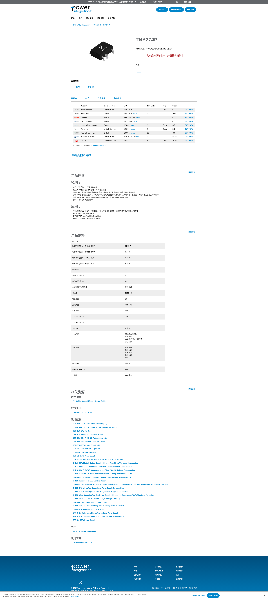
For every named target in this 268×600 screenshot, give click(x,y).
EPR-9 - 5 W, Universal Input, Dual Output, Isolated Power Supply (98, 516)
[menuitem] (195, 2)
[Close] (264, 595)
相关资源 (100, 18)
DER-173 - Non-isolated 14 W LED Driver (89, 442)
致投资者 (179, 567)
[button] (101, 51)
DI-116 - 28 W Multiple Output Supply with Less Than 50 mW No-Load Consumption (105, 463)
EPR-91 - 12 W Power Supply (84, 520)
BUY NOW (189, 110)
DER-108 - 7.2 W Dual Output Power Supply (90, 424)
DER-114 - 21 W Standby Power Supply (88, 434)
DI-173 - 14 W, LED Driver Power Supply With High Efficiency (96, 499)
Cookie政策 (165, 588)
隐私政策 (155, 588)
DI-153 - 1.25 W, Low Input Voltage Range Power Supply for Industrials (100, 491)
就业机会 (179, 571)
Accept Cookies (213, 595)
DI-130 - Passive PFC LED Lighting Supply (89, 481)
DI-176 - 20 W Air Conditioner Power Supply (90, 502)
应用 (80, 18)
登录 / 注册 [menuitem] (187, 2)
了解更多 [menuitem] (143, 2)
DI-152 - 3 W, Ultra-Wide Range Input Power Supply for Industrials (98, 488)
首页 (74, 25)
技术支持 (190, 9)
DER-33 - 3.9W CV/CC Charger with (86, 449)
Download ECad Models (82, 543)
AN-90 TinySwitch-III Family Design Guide (89, 401)
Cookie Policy (74, 596)
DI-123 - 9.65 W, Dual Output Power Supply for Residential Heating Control (102, 477)
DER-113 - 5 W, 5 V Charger (83, 431)
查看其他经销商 (81, 155)
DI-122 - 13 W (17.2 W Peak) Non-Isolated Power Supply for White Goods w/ (102, 474)
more (135, 114)
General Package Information (84, 531)
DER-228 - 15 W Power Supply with (86, 445)
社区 (177, 575)
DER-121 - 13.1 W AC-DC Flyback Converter (90, 438)
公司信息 (111, 18)
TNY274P (106, 25)
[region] (134, 595)
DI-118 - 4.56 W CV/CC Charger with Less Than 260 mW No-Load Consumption (104, 470)
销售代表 (158, 575)
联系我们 (179, 579)
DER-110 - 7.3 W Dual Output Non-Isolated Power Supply (95, 427)
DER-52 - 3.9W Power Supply (84, 456)
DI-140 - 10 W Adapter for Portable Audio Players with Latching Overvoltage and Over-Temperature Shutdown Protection (120, 484)
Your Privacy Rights (198, 595)
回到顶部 (192, 172)
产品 (73, 18)
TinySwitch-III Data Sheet (82, 412)
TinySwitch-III (96, 25)
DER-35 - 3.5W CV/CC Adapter (85, 452)
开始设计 (162, 9)
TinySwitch (86, 25)
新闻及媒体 (159, 571)
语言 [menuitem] (176, 2)
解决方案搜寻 (176, 9)
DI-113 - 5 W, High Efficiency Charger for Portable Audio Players (98, 459)
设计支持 (89, 18)
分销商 (157, 579)
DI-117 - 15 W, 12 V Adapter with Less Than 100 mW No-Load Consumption (102, 467)
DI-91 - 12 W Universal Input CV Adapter (88, 509)
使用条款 (176, 588)
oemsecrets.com (99, 145)
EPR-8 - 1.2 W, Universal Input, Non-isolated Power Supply (96, 513)
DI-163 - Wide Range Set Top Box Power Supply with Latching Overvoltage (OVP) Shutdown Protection (113, 495)
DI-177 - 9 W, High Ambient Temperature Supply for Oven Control (98, 506)
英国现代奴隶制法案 (189, 588)
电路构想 (137, 579)
